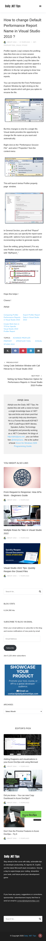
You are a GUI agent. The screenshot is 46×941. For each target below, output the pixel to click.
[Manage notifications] (40, 936)
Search (40, 592)
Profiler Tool (9, 45)
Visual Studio (21, 45)
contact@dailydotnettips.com (28, 901)
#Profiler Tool (23, 341)
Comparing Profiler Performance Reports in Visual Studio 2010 (12, 317)
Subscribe (10, 648)
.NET (34, 42)
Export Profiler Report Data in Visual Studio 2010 (31, 317)
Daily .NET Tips (30, 936)
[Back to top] (43, 938)
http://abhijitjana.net (16, 437)
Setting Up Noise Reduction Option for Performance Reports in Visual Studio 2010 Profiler (24, 382)
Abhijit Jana (12, 42)
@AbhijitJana (17, 440)
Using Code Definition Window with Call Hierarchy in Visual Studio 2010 (22, 367)
